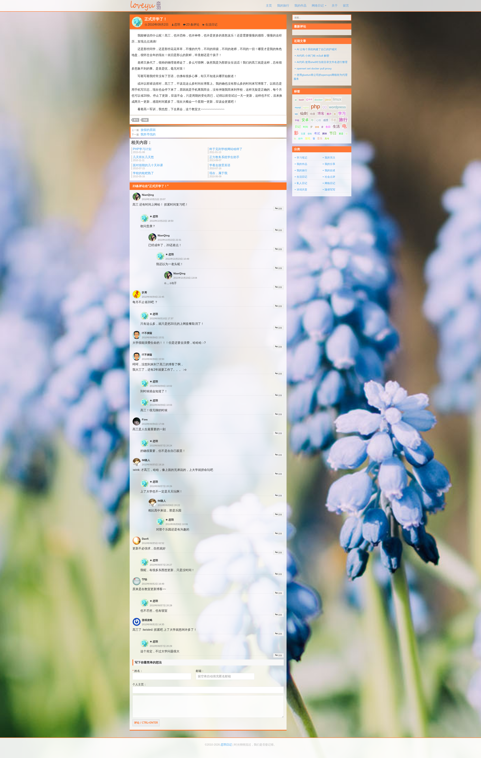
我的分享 (330, 163)
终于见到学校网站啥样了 (225, 150)
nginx (306, 107)
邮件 (300, 138)
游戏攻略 (147, 619)
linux (337, 99)
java (328, 99)
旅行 (343, 119)
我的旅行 (283, 5)
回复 (280, 209)
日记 (298, 126)
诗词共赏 (302, 189)
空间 (310, 134)
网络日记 (318, 5)
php (315, 106)
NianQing (148, 194)
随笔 (307, 138)
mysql (298, 107)
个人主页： (139, 684)
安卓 (305, 120)
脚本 (324, 133)
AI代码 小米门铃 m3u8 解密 (313, 55)
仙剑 (304, 113)
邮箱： (200, 670)
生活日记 (211, 24)
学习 (136, 120)
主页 (269, 5)
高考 (327, 138)
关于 (335, 5)
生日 (328, 126)
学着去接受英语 (219, 167)
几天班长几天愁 (143, 159)
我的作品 (300, 5)
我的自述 (330, 170)
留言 (346, 5)
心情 (318, 120)
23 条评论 (192, 24)
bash (301, 100)
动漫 (312, 113)
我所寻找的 (144, 134)
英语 (341, 134)
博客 (320, 113)
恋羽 (177, 24)
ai (296, 100)
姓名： (137, 670)
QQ (324, 107)
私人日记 (302, 183)
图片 (329, 113)
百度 (303, 134)
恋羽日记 (226, 744)
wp (296, 114)
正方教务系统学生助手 (224, 159)
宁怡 (144, 579)
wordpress (337, 107)
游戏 (317, 127)
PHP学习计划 (142, 150)
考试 (317, 133)
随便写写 (330, 189)
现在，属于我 (218, 174)
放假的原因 (144, 129)
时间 (305, 126)
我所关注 (330, 157)
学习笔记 (302, 157)
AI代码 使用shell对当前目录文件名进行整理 (322, 62)
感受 (325, 120)
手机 (334, 120)
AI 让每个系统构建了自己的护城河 (317, 49)
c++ (309, 99)
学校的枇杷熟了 (143, 174)
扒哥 (144, 292)
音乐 (319, 138)
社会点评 (330, 176)
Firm (144, 419)
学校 (145, 120)
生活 (336, 126)
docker (319, 99)
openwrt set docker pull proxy (314, 68)
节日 (333, 133)
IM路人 (146, 460)
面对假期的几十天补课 (148, 167)
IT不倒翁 (147, 333)
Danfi (145, 538)
